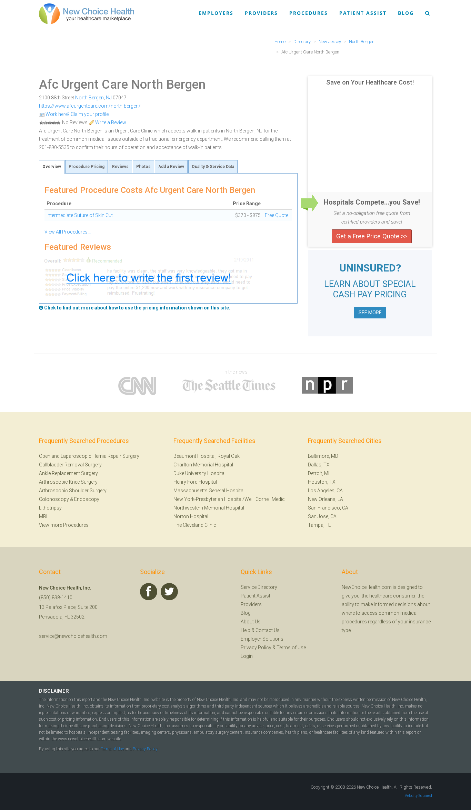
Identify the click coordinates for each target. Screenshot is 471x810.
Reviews (120, 166)
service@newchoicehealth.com (73, 636)
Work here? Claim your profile (76, 114)
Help (245, 630)
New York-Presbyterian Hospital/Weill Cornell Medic (229, 499)
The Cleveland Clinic (194, 525)
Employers (216, 13)
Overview (51, 166)
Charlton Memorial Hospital (203, 464)
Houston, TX (321, 482)
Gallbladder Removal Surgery (70, 464)
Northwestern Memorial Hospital (208, 508)
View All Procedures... (67, 232)
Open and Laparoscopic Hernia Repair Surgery (89, 456)
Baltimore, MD (323, 456)
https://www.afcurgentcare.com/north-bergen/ (90, 106)
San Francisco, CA (328, 508)
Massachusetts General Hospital (208, 490)
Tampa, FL (319, 525)
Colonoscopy (54, 499)
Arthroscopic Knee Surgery (68, 482)
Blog (406, 13)
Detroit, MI (318, 473)
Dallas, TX (319, 464)
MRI (43, 516)
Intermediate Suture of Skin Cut (80, 215)
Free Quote (276, 215)
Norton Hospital (190, 516)
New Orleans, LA (325, 499)
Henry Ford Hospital (195, 482)
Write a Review (110, 122)
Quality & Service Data (213, 166)
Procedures (308, 13)
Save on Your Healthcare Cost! (370, 82)
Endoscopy (86, 499)
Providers (261, 13)
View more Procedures (64, 525)
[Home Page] (86, 13)
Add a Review (171, 166)
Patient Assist (363, 13)
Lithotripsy (50, 508)
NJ (109, 97)
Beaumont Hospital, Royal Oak (206, 456)
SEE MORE (370, 312)
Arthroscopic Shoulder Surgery (73, 490)
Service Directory (259, 587)
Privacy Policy (256, 647)
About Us (251, 621)
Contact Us (267, 630)
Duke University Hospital (199, 473)
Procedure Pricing (86, 166)
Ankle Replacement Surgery (68, 473)
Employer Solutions (262, 639)
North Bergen (89, 97)
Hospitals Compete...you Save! (372, 202)
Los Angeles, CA (325, 490)
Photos (143, 166)
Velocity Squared (418, 795)
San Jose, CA (322, 516)
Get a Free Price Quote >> (371, 236)
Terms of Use (291, 647)
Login (247, 656)
